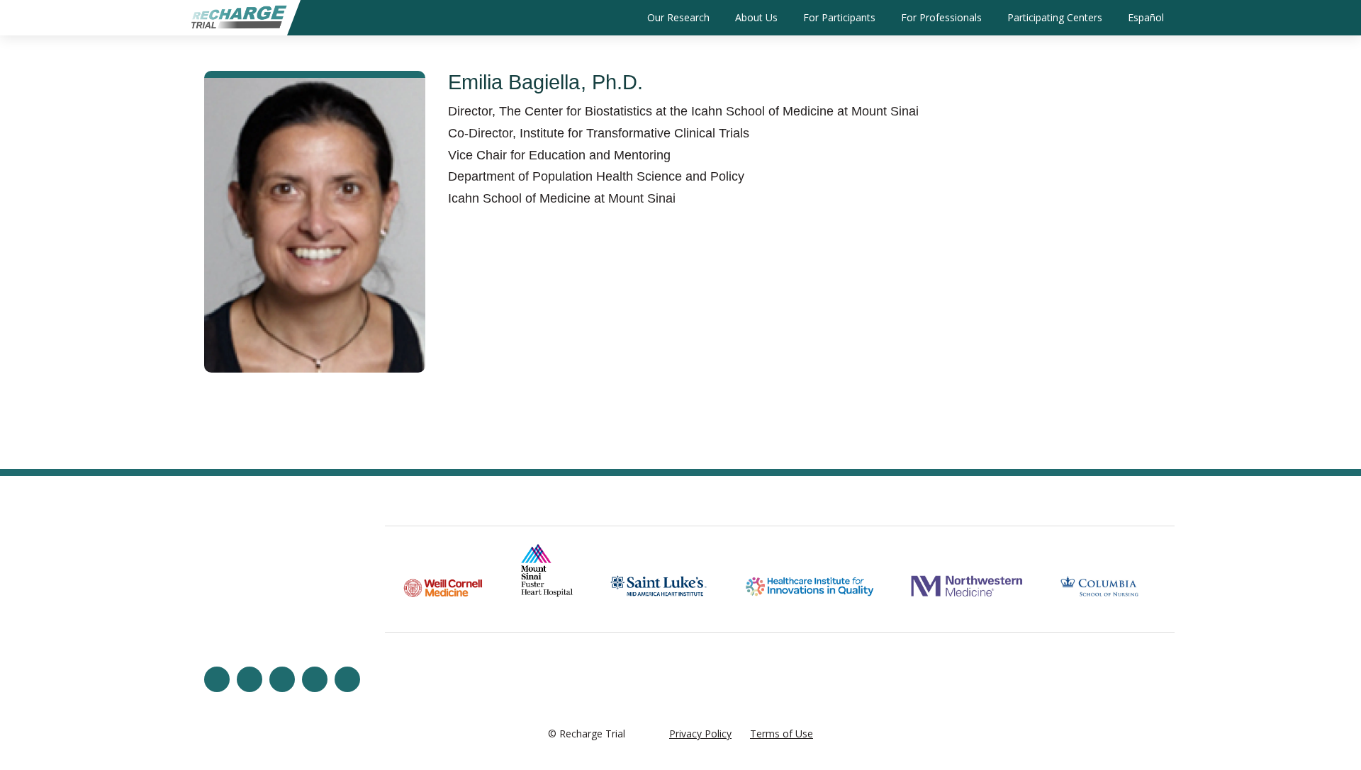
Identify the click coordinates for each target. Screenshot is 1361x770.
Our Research (678, 17)
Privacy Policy (700, 733)
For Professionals (941, 17)
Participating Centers (1054, 17)
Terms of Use (781, 733)
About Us (756, 17)
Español (1146, 17)
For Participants (839, 17)
